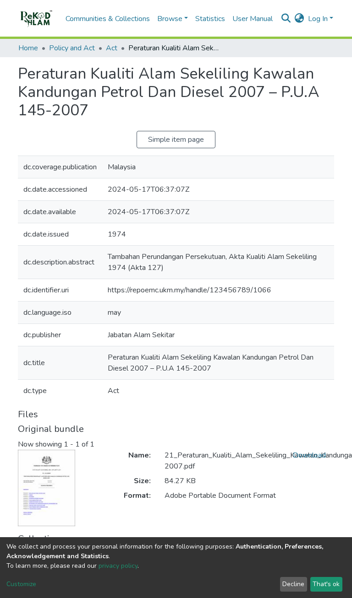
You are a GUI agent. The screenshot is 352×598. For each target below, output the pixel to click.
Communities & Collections (108, 19)
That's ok (326, 584)
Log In (318, 19)
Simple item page (176, 140)
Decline (293, 584)
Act (111, 48)
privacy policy (118, 565)
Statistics (210, 19)
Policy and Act (72, 48)
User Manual (252, 19)
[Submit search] (286, 18)
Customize (21, 584)
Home (28, 48)
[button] (299, 18)
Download (309, 455)
